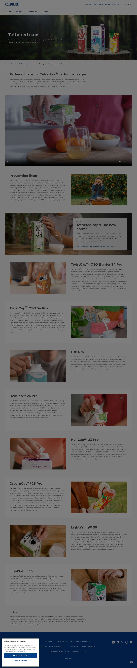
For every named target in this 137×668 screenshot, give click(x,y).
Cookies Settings (20, 660)
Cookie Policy (21, 651)
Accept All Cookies (20, 655)
